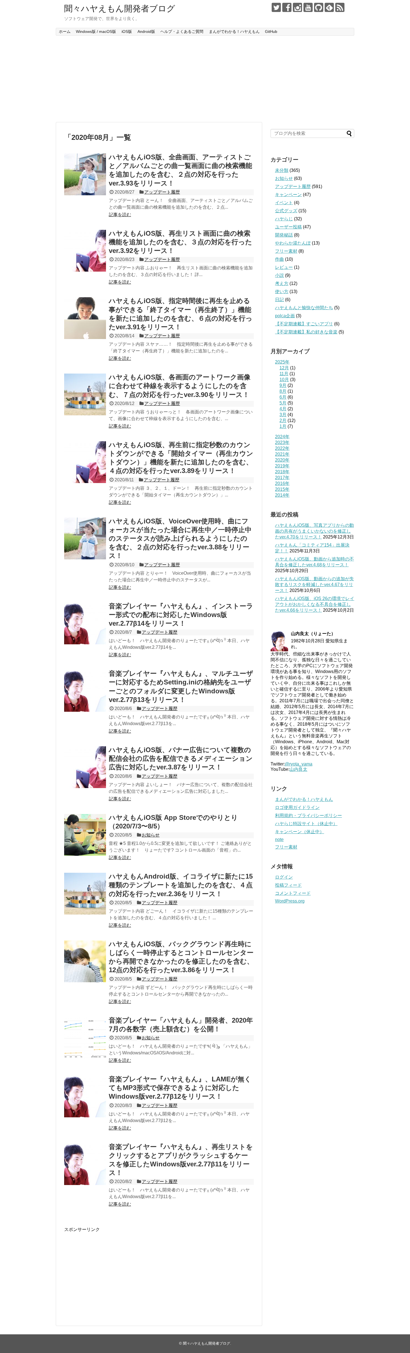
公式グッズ (286, 210)
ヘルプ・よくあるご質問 (181, 31)
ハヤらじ (284, 218)
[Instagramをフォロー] (297, 7)
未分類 (281, 170)
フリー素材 (286, 251)
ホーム (65, 31)
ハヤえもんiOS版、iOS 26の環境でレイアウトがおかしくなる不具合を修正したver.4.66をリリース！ (314, 604)
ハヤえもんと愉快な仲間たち (304, 307)
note (279, 839)
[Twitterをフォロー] (276, 7)
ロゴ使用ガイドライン (297, 807)
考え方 (281, 283)
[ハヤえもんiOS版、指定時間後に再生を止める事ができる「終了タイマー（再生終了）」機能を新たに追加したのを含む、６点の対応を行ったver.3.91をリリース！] (85, 318)
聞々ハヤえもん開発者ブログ (119, 8)
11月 (283, 373)
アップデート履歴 (162, 192)
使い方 (281, 291)
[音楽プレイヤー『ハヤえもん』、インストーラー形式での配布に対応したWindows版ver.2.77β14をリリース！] (85, 623)
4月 (282, 408)
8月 (282, 391)
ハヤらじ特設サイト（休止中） (306, 823)
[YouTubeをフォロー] (308, 7)
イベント (284, 202)
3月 (282, 414)
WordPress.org (290, 901)
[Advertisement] (205, 79)
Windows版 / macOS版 (96, 31)
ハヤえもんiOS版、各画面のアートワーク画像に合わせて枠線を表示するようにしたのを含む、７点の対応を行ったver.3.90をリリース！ (179, 385)
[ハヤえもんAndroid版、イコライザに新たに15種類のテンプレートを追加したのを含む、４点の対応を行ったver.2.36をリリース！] (85, 894)
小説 (279, 275)
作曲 (279, 259)
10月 (284, 379)
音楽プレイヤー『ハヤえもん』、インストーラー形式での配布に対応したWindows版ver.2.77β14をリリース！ (181, 614)
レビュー (284, 267)
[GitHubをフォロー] (318, 7)
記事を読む (120, 214)
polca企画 (285, 315)
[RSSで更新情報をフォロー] (339, 7)
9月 (282, 385)
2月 (282, 420)
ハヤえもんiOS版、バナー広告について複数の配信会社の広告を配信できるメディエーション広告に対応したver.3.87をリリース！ (181, 758)
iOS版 (127, 31)
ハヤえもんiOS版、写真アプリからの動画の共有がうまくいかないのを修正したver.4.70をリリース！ (314, 531)
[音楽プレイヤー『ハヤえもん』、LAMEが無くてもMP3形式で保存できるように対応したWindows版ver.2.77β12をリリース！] (85, 1096)
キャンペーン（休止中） (299, 831)
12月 (284, 367)
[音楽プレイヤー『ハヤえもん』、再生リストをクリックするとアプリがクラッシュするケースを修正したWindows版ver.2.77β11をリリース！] (85, 1164)
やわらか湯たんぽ (293, 243)
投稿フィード (288, 885)
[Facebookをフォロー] (286, 7)
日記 (279, 299)
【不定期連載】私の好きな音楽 (306, 332)
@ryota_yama (298, 764)
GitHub (271, 31)
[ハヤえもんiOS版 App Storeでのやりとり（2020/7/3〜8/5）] (85, 835)
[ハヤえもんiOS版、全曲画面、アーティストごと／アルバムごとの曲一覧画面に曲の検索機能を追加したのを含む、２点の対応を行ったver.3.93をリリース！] (85, 174)
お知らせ (151, 835)
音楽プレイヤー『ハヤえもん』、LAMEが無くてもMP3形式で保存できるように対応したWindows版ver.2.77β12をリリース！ (180, 1087)
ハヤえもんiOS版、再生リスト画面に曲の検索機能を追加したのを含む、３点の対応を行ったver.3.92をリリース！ (180, 242)
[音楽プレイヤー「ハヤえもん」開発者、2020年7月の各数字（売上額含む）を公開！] (85, 1038)
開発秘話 (284, 235)
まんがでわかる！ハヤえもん (234, 31)
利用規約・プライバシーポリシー (308, 815)
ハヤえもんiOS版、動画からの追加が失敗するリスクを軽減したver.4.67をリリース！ (314, 584)
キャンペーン (288, 194)
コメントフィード (293, 893)
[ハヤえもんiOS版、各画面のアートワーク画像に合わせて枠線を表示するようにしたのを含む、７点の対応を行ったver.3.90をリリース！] (85, 394)
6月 (282, 397)
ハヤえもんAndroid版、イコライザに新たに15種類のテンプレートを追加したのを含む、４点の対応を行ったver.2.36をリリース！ (181, 884)
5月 (282, 403)
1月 (282, 426)
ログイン (284, 877)
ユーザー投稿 (288, 227)
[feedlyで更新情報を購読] (329, 7)
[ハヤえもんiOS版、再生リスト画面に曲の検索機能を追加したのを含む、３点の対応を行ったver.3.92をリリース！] (85, 251)
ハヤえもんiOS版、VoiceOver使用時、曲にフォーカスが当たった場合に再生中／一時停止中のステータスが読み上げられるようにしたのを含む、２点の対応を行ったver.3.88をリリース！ (180, 538)
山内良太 (298, 769)
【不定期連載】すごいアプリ (304, 323)
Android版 (146, 31)
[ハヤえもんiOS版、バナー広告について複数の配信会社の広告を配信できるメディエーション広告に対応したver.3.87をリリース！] (85, 767)
